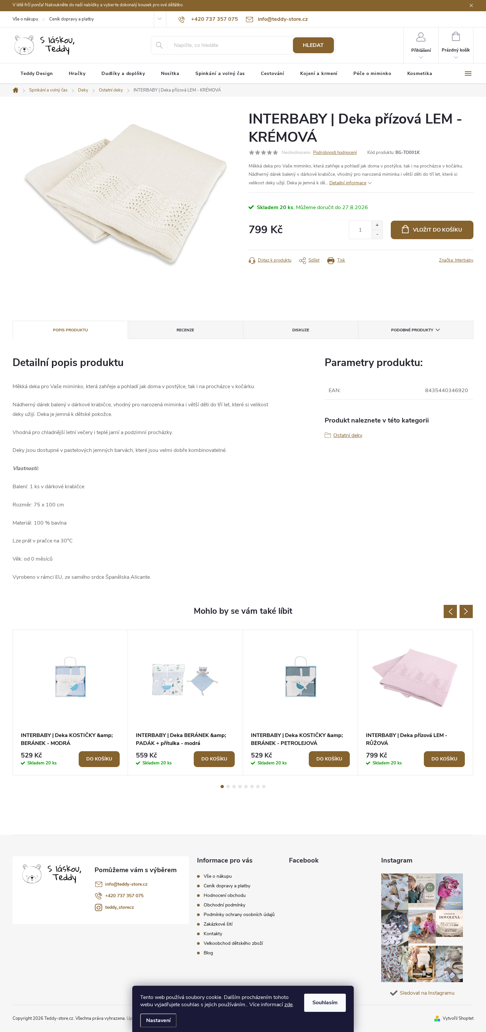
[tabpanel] (70, 702)
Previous (450, 611)
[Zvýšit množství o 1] (377, 225)
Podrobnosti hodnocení (335, 152)
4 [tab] (240, 786)
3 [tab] (234, 786)
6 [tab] (252, 786)
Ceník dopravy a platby (71, 19)
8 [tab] (263, 786)
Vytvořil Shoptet (458, 1018)
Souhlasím (325, 1002)
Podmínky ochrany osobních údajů (239, 914)
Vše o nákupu (25, 19)
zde (288, 1004)
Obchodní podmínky (224, 905)
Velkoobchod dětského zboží (233, 943)
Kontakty (213, 934)
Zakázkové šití (218, 924)
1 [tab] (222, 786)
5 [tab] (246, 786)
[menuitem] (37, 73)
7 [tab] (258, 786)
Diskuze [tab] (300, 330)
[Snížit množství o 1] (377, 234)
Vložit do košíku (437, 230)
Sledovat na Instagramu (427, 993)
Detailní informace (347, 183)
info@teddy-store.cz (126, 884)
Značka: (456, 260)
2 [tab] (228, 786)
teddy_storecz (119, 907)
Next (466, 611)
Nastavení (158, 1020)
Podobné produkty (412, 330)
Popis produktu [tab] (70, 330)
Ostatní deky (347, 435)
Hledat (313, 45)
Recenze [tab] (185, 330)
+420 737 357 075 (124, 896)
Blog (208, 953)
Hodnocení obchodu (225, 895)
